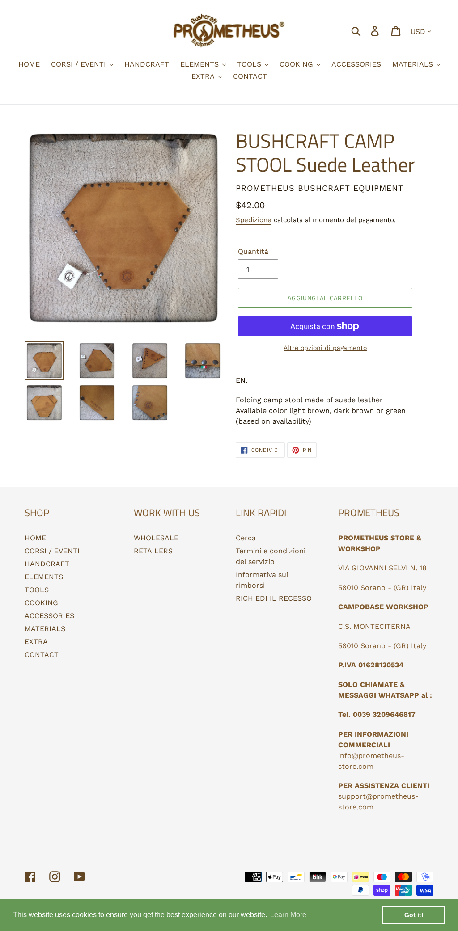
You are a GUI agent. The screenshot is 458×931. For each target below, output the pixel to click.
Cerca (246, 538)
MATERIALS (45, 628)
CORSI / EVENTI (52, 551)
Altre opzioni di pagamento (325, 347)
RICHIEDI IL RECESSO (274, 598)
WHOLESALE (156, 538)
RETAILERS (153, 551)
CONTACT (42, 654)
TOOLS (37, 590)
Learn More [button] (288, 914)
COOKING (41, 602)
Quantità (253, 251)
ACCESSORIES (49, 615)
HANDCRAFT (47, 564)
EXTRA (36, 641)
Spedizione (253, 220)
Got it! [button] (414, 914)
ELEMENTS (44, 577)
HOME (35, 538)
